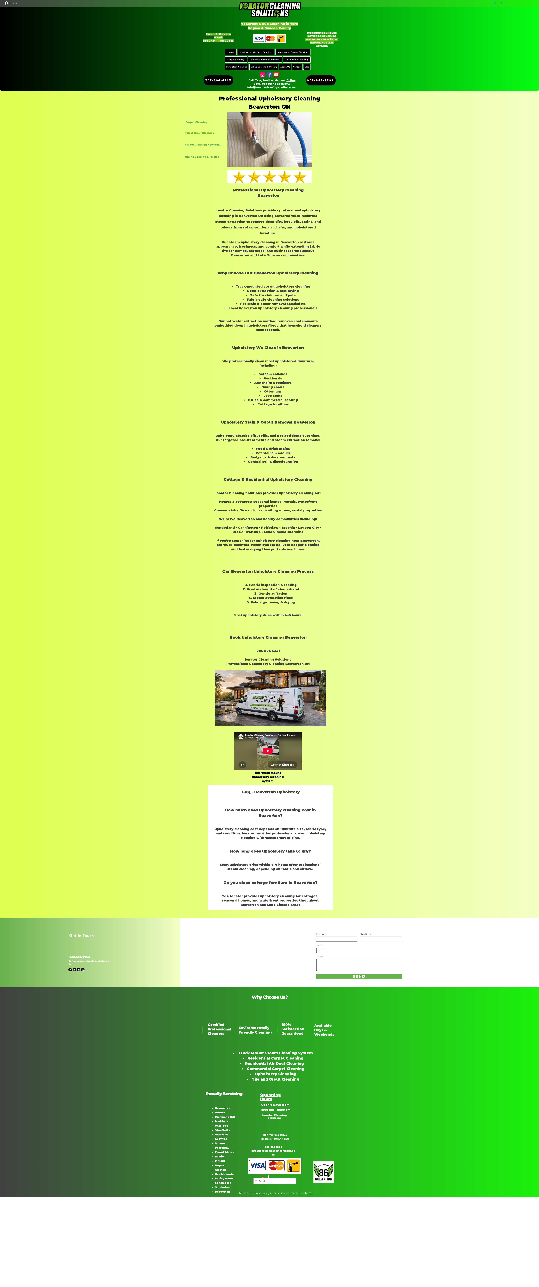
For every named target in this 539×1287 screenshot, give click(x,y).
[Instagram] (262, 74)
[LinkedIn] (78, 969)
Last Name (366, 934)
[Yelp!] (501, 3)
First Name (321, 934)
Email (319, 945)
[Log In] (5, 3)
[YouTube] (276, 74)
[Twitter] (74, 969)
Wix (311, 1193)
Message (321, 957)
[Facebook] (495, 3)
